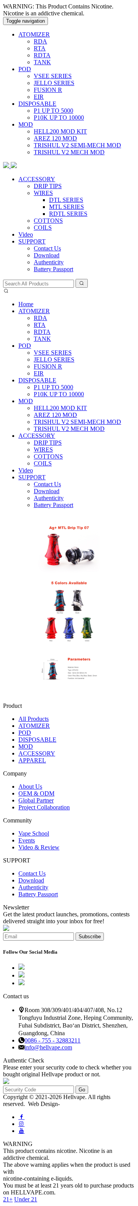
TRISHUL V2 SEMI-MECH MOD (77, 145)
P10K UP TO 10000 (59, 117)
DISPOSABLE (37, 103)
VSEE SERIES (53, 76)
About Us (30, 786)
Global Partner (36, 800)
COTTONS (48, 220)
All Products (33, 719)
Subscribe (90, 936)
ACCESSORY (36, 179)
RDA (40, 41)
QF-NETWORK (80, 1104)
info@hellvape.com (48, 1047)
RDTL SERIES (68, 213)
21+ (8, 1199)
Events (26, 840)
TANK (42, 62)
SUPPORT (32, 241)
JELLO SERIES (54, 83)
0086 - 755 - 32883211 (52, 1040)
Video (25, 234)
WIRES (43, 193)
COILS (43, 227)
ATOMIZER (34, 34)
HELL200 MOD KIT (60, 131)
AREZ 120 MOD (55, 138)
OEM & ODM (36, 793)
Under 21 (25, 1199)
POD (24, 69)
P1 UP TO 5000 (53, 110)
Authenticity (49, 262)
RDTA (42, 55)
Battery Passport (53, 269)
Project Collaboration (44, 807)
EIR (39, 96)
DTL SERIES (66, 200)
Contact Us (47, 248)
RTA (40, 48)
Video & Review (38, 847)
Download (46, 255)
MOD (25, 124)
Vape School (33, 833)
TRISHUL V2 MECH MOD (69, 152)
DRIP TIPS (48, 186)
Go (82, 1090)
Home (25, 304)
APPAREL (32, 760)
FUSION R (48, 90)
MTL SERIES (66, 207)
